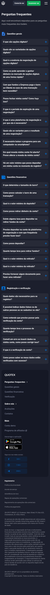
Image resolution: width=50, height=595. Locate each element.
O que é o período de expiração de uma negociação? (21, 111)
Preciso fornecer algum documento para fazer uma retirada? (21, 275)
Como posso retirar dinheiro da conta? (20, 211)
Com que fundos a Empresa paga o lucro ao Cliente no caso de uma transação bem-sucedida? (22, 88)
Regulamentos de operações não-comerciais (20, 502)
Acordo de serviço (11, 489)
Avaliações (9, 409)
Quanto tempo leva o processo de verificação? (18, 330)
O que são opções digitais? (15, 42)
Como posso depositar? (14, 243)
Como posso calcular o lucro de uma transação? (20, 194)
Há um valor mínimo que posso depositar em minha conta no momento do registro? (22, 164)
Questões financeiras (14, 392)
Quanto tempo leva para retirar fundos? (21, 251)
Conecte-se (19, 3)
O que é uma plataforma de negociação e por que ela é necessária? (22, 121)
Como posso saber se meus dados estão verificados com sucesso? (21, 359)
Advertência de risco (12, 494)
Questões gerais (12, 387)
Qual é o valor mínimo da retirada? (19, 259)
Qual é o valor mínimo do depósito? (19, 203)
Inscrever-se (34, 3)
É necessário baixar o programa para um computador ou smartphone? (22, 143)
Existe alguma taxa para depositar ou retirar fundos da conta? (20, 220)
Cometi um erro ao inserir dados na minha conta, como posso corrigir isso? (21, 340)
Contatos (9, 413)
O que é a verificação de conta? (17, 350)
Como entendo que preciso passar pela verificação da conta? (21, 319)
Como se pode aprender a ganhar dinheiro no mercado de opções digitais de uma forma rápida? (21, 74)
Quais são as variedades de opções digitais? (19, 51)
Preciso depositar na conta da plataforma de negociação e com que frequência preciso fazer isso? (22, 232)
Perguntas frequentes (15, 382)
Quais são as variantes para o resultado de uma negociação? (21, 132)
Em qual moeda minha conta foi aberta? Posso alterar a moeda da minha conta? (21, 153)
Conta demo (10, 425)
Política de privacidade (12, 485)
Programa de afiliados (15, 430)
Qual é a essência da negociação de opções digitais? (19, 62)
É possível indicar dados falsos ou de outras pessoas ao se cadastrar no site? (21, 308)
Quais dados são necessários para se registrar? (20, 298)
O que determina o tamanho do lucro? (20, 185)
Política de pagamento (12, 507)
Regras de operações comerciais (16, 498)
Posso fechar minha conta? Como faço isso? (21, 100)
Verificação (10, 396)
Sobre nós (9, 404)
